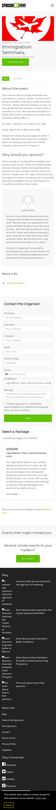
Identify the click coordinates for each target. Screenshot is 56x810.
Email (7, 347)
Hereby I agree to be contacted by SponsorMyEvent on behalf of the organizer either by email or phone (26, 407)
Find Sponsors (9, 726)
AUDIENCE (18, 78)
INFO (5, 78)
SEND (28, 418)
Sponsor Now (15, 62)
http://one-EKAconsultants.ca (22, 283)
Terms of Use (8, 738)
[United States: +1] (7, 374)
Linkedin (10, 779)
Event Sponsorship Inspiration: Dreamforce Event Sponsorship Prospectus (32, 660)
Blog (4, 714)
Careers (6, 732)
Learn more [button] (40, 798)
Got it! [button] (9, 805)
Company (9, 335)
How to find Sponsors (13, 720)
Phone (7, 369)
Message (8, 389)
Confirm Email (11, 358)
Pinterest (10, 786)
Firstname (9, 313)
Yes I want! (28, 558)
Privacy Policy (9, 743)
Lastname (9, 324)
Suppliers (7, 749)
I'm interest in (10, 378)
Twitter (9, 772)
